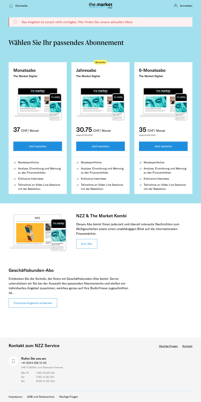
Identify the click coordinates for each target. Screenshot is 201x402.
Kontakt (187, 346)
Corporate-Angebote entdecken (33, 303)
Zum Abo (86, 243)
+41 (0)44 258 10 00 (34, 362)
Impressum (15, 396)
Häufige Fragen (168, 346)
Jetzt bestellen (38, 146)
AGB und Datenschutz (40, 396)
